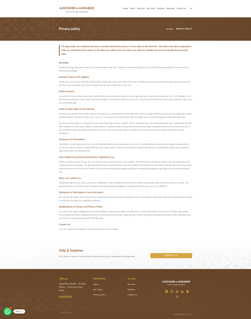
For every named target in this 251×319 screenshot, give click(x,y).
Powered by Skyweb (66, 313)
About (132, 8)
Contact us (181, 8)
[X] (177, 297)
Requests (171, 8)
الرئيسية (169, 29)
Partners (161, 8)
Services (141, 8)
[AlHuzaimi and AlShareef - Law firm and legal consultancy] (78, 8)
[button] (8, 311)
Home (125, 8)
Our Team (150, 8)
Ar (191, 8)
